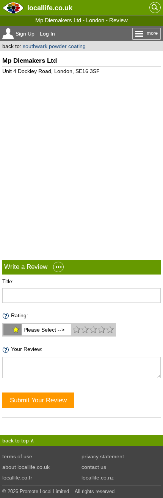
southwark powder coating (54, 46)
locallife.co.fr (17, 478)
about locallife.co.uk (26, 467)
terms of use (17, 456)
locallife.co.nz (98, 478)
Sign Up (25, 34)
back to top (15, 440)
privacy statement (103, 456)
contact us (94, 467)
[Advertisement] (81, 161)
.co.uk (49, 8)
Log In (47, 34)
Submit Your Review (38, 400)
